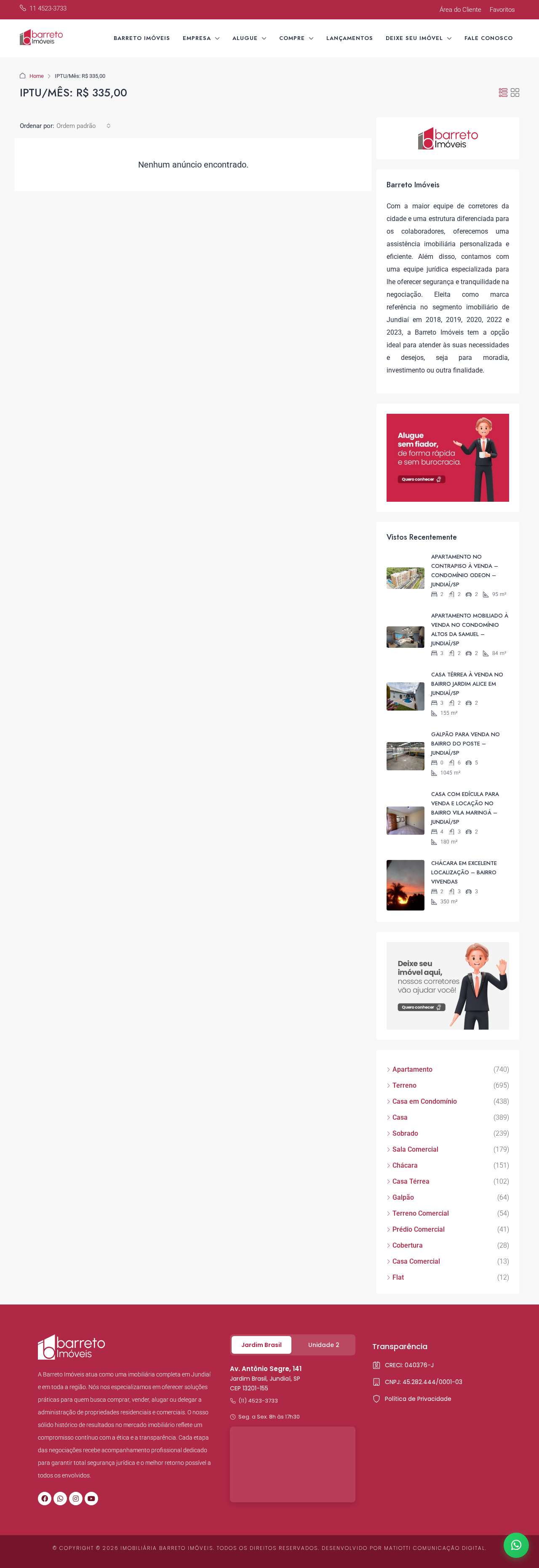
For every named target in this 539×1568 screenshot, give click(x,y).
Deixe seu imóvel (414, 38)
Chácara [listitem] (405, 1165)
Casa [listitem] (400, 1117)
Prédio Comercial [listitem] (418, 1229)
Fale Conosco (488, 38)
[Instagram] (76, 1498)
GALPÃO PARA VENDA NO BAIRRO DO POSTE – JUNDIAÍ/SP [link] (465, 743)
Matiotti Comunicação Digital (434, 1548)
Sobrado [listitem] (405, 1133)
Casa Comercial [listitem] (416, 1261)
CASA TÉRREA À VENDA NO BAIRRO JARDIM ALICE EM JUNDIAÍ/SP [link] (467, 684)
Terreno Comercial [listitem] (420, 1213)
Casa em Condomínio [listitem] (424, 1101)
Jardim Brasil (261, 1345)
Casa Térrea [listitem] (411, 1181)
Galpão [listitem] (403, 1197)
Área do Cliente (460, 9)
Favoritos (502, 9)
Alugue (245, 38)
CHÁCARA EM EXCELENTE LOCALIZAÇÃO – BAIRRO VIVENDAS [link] (464, 872)
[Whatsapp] (60, 1498)
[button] (503, 93)
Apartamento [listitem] (412, 1069)
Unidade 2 (323, 1345)
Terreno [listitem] (404, 1085)
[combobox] (83, 126)
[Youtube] (91, 1498)
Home (36, 76)
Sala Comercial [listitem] (415, 1149)
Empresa (197, 38)
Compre (292, 38)
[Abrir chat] (516, 1545)
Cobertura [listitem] (407, 1245)
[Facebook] (44, 1498)
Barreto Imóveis (142, 38)
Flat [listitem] (398, 1277)
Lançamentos (349, 38)
